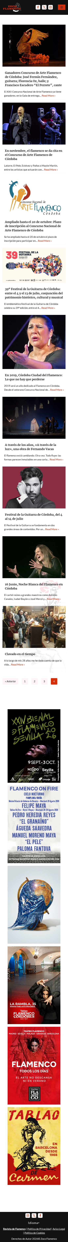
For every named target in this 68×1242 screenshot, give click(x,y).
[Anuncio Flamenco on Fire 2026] (34, 862)
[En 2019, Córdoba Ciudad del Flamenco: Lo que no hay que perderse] (34, 342)
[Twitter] (44, 7)
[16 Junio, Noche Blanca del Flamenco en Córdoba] (34, 557)
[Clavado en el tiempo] (34, 627)
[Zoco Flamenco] (12, 7)
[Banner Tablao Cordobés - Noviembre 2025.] (34, 1023)
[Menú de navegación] (62, 7)
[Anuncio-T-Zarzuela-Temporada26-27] (34, 942)
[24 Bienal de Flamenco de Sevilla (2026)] (34, 781)
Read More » (48, 95)
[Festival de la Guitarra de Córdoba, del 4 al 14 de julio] (34, 487)
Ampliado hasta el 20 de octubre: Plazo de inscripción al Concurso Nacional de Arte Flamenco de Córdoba (33, 226)
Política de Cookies (34, 1232)
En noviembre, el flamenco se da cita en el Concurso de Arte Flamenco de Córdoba (33, 155)
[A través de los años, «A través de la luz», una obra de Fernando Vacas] (34, 418)
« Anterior (10, 681)
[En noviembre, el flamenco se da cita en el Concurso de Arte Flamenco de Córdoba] (34, 124)
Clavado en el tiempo (20, 654)
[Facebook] (38, 7)
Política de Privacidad (39, 1228)
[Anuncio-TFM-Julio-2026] (34, 1103)
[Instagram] (50, 7)
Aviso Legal (59, 1228)
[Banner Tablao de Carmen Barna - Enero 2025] (34, 1183)
